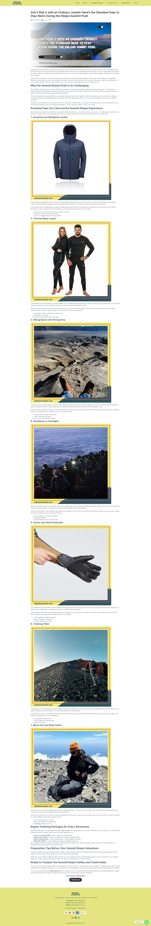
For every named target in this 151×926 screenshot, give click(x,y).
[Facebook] (75, 917)
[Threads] (78, 917)
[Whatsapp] (146, 922)
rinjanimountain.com (76, 873)
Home (77, 3)
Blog (135, 3)
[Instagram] (72, 917)
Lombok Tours (112, 3)
